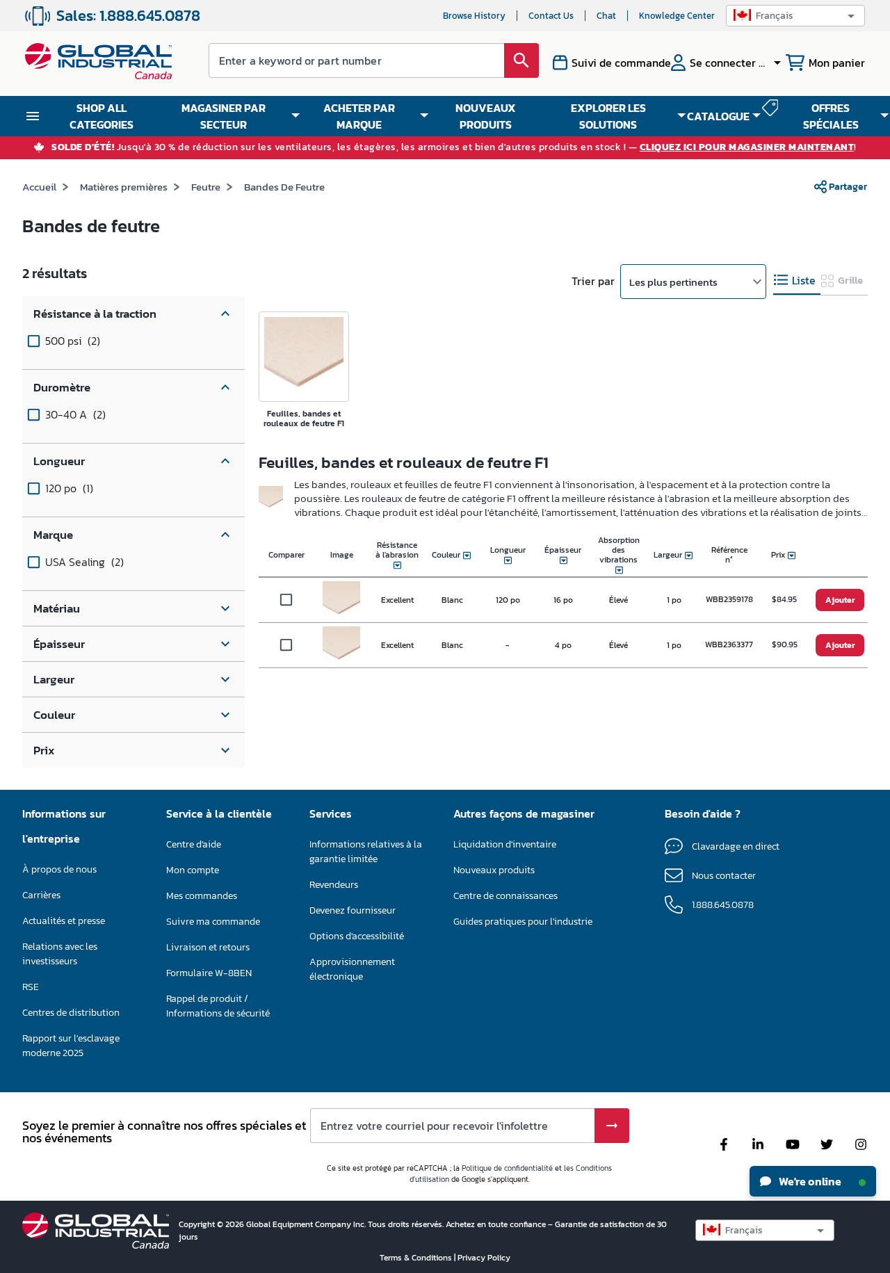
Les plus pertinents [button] (673, 282)
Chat (606, 15)
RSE (30, 987)
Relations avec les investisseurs (59, 953)
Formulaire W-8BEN (209, 973)
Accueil (39, 187)
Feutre (205, 187)
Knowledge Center (677, 15)
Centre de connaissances (505, 896)
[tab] (796, 280)
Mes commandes (201, 896)
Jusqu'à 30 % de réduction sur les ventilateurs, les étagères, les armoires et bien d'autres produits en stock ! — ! (454, 148)
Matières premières (124, 187)
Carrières (41, 895)
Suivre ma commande (213, 921)
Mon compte (192, 870)
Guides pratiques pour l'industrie (522, 921)
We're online (809, 1181)
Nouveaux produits (494, 870)
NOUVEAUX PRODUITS (485, 116)
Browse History (474, 15)
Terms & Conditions (417, 1257)
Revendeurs (333, 884)
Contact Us (551, 15)
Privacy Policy (484, 1257)
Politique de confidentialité (507, 1168)
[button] (795, 16)
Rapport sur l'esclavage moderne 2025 (71, 1045)
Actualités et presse (63, 921)
